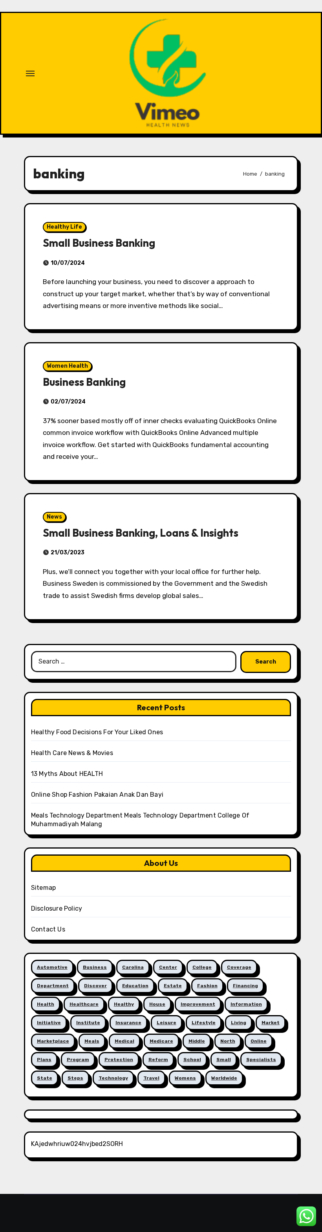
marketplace (53, 1041)
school (192, 1059)
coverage (239, 967)
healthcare (84, 1004)
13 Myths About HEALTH (67, 773)
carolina (133, 967)
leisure (166, 1022)
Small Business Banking (99, 242)
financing (245, 985)
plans (44, 1059)
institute (88, 1022)
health (45, 1004)
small (223, 1059)
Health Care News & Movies (72, 753)
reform (158, 1059)
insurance (128, 1022)
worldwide (224, 1078)
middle (196, 1041)
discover (95, 985)
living (238, 1022)
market (271, 1022)
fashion (207, 985)
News (54, 516)
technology (113, 1078)
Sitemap (43, 887)
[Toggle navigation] (30, 73)
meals (91, 1041)
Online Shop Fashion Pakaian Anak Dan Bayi (97, 794)
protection (118, 1059)
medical (124, 1041)
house (157, 1004)
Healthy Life (64, 227)
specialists (261, 1059)
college (202, 967)
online (259, 1041)
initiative (49, 1022)
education (135, 985)
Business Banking (84, 382)
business (95, 967)
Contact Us (48, 929)
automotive (52, 967)
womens (185, 1078)
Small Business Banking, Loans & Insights (140, 532)
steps (75, 1078)
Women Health (67, 366)
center (168, 967)
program (78, 1059)
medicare (161, 1041)
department (53, 985)
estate (173, 985)
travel (151, 1078)
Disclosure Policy (56, 908)
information (246, 1004)
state (44, 1078)
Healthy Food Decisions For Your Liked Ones (97, 732)
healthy (124, 1004)
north (227, 1041)
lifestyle (204, 1022)
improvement (198, 1004)
